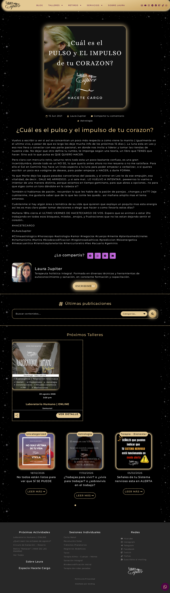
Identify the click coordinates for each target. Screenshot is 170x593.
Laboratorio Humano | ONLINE (47, 404)
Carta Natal (70, 537)
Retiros (73, 5)
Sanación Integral (73, 560)
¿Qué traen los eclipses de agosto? (32, 541)
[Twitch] (159, 5)
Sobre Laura (116, 5)
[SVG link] (12, 5)
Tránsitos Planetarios (75, 545)
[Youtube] (145, 5)
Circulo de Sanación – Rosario (29, 545)
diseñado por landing (85, 584)
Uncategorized (36, 434)
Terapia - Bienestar (134, 434)
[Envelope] (142, 5)
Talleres (54, 5)
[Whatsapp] (166, 5)
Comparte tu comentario (109, 116)
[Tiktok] (163, 5)
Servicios (93, 5)
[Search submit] (152, 314)
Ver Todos (18, 555)
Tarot (67, 553)
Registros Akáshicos (75, 549)
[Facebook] (156, 5)
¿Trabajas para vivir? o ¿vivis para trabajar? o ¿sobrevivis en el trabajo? (85, 481)
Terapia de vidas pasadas (77, 568)
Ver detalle (68, 414)
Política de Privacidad (85, 579)
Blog (39, 5)
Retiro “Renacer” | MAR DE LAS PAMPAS (30, 550)
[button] (90, 256)
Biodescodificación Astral (78, 564)
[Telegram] (152, 5)
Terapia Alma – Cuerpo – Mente (80, 556)
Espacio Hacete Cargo (34, 568)
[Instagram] (149, 5)
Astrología (86, 120)
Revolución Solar (73, 541)
